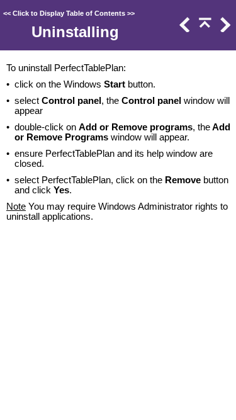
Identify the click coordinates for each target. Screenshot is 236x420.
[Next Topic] (224, 29)
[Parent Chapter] (204, 29)
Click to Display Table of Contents (69, 13)
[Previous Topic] (184, 29)
